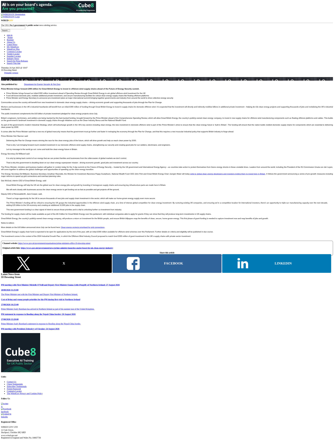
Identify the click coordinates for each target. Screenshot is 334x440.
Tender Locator (13, 54)
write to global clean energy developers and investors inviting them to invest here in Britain (227, 174)
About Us (11, 42)
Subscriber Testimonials (16, 386)
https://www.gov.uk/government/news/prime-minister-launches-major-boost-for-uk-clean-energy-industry (67, 248)
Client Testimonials (15, 384)
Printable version (11, 73)
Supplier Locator (14, 56)
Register (10, 40)
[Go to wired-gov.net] (10, 17)
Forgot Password (14, 389)
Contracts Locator (14, 51)
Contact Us (11, 382)
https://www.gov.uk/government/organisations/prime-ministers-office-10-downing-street (54, 243)
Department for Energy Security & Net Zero (42, 84)
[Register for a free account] (13, 14)
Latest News (12, 44)
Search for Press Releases (17, 61)
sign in (9, 35)
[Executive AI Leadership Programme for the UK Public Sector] (48, 12)
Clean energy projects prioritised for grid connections (83, 227)
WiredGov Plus (13, 49)
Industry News (13, 59)
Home (10, 37)
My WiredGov (13, 47)
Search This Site (13, 63)
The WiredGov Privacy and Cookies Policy (25, 393)
